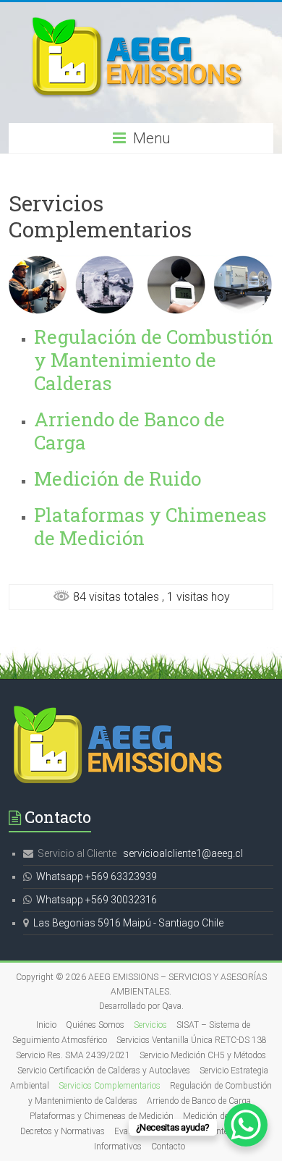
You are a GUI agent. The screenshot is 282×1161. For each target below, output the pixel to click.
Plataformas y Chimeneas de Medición (150, 526)
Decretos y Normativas (62, 1131)
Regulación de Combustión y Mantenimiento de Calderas (153, 359)
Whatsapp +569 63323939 (96, 876)
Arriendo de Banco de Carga (129, 431)
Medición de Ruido (117, 478)
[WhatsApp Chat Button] (246, 1125)
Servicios (150, 1025)
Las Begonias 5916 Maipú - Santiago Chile (128, 923)
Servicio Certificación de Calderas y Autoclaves (103, 1070)
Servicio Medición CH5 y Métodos (203, 1055)
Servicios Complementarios (110, 1086)
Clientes (217, 1131)
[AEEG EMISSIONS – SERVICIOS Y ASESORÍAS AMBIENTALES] (141, 20)
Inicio (46, 1025)
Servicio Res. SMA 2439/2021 (73, 1055)
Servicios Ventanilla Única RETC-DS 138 (191, 1040)
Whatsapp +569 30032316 (96, 899)
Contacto (168, 1146)
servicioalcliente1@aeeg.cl (183, 853)
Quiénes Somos (95, 1025)
